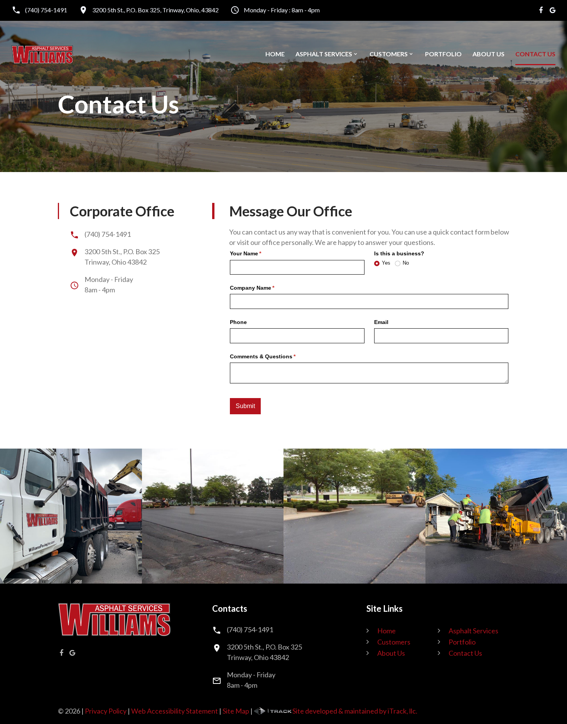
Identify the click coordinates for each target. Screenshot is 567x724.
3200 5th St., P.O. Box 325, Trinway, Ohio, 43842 (155, 10)
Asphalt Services (323, 54)
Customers (389, 54)
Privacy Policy (106, 711)
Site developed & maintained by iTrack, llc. (354, 711)
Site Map (236, 711)
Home (275, 54)
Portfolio (443, 54)
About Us (488, 54)
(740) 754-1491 (46, 10)
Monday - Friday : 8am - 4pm (282, 10)
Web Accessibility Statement (174, 711)
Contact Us (535, 54)
